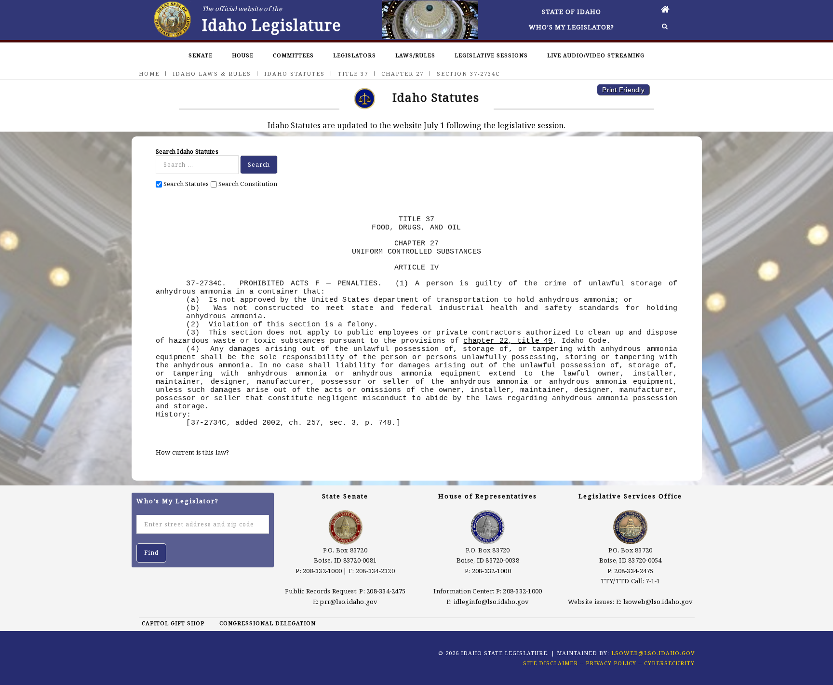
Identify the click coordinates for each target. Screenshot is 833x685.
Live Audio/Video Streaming (596, 55)
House (243, 55)
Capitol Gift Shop (173, 623)
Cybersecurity (669, 663)
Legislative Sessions (491, 55)
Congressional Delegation (267, 623)
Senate (200, 55)
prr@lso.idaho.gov (348, 601)
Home (149, 73)
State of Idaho (571, 11)
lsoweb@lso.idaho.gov (658, 601)
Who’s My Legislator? (571, 27)
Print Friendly (623, 90)
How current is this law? (192, 452)
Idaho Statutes (294, 73)
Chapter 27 (402, 73)
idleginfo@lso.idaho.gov (491, 601)
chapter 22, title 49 (507, 341)
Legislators (354, 55)
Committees (293, 55)
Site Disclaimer (550, 663)
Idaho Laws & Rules (212, 73)
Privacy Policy (611, 663)
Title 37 (353, 73)
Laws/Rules (415, 55)
